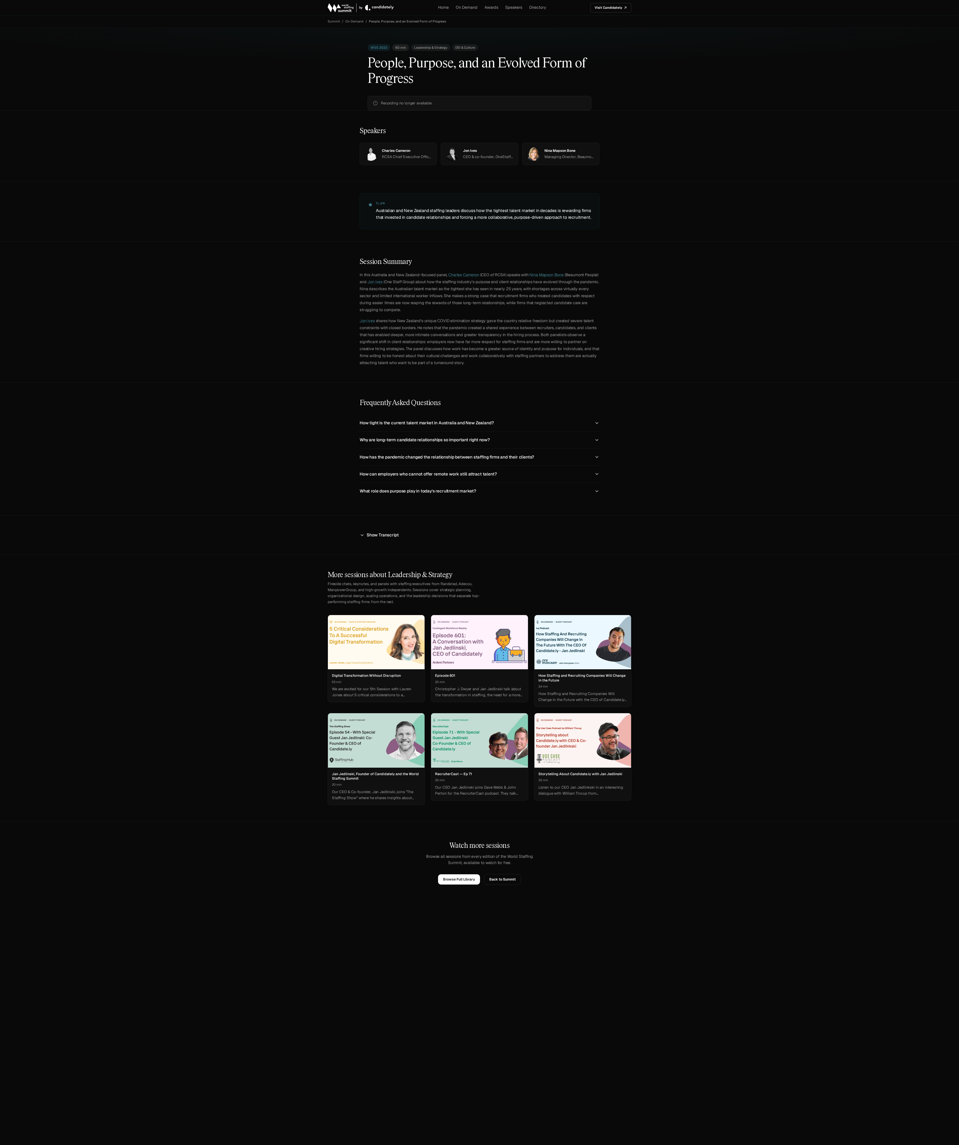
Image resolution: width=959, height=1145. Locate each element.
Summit (334, 21)
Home (443, 7)
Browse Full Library (459, 879)
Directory (537, 7)
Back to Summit (502, 879)
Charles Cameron (463, 274)
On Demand (467, 7)
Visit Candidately (608, 7)
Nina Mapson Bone (546, 274)
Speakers (513, 7)
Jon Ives (375, 281)
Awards (491, 7)
